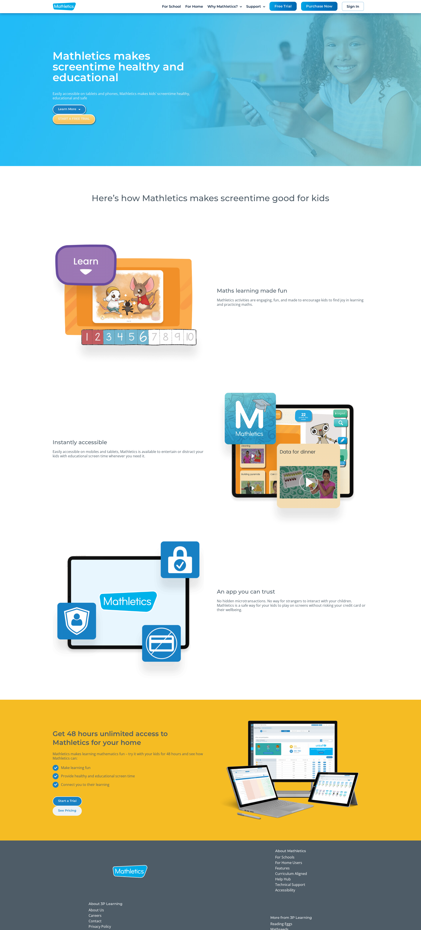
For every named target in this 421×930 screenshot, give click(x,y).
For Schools (284, 857)
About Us (96, 910)
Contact (95, 921)
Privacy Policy (100, 926)
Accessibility (285, 890)
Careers (95, 915)
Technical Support (290, 884)
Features (282, 868)
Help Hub (283, 879)
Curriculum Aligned (291, 873)
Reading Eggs (281, 924)
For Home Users (288, 862)
